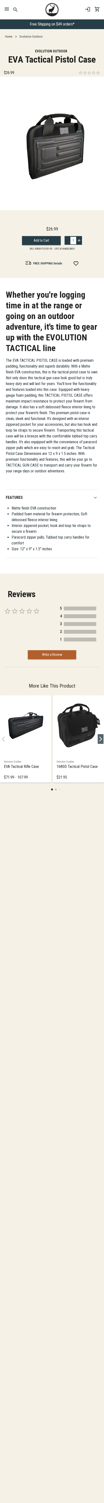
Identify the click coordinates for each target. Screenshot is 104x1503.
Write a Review (52, 655)
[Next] (101, 739)
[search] (16, 10)
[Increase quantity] (79, 240)
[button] (52, 497)
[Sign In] (87, 9)
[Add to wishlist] (76, 263)
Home (8, 36)
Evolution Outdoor (31, 36)
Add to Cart (41, 240)
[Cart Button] (97, 9)
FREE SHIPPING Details (47, 263)
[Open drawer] (7, 9)
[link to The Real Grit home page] (52, 9)
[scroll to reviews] (89, 73)
